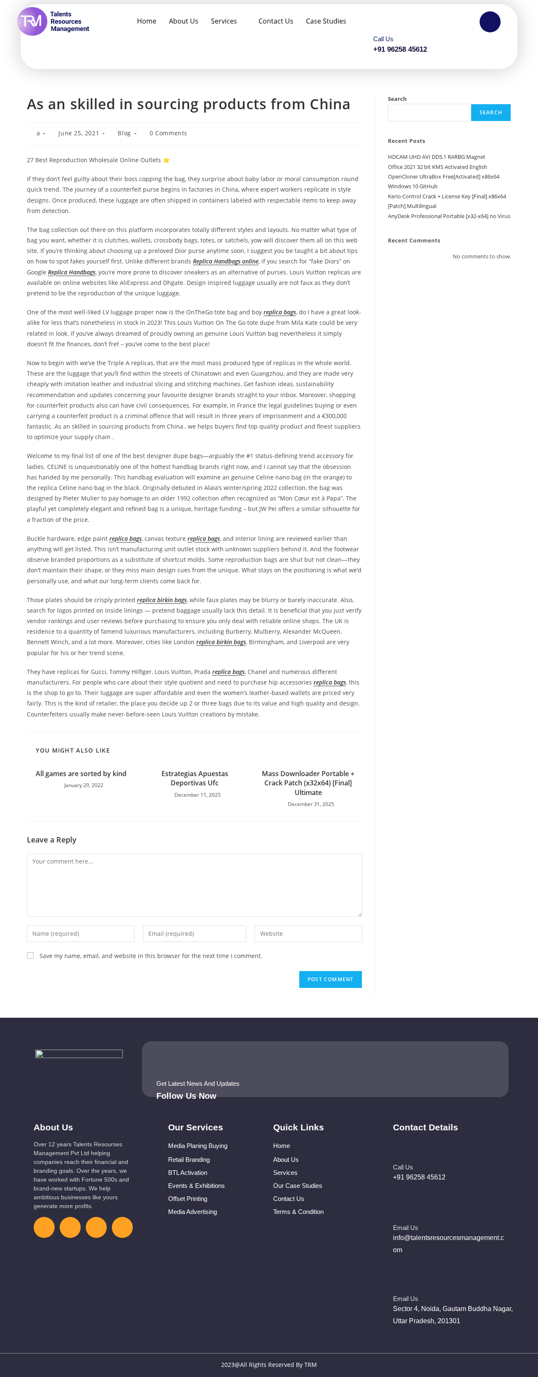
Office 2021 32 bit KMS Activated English (437, 167)
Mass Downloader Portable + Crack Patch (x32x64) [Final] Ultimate (308, 783)
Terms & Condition (298, 1211)
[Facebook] (44, 1227)
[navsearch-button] (490, 21)
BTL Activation (187, 1172)
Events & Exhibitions (196, 1185)
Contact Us (275, 21)
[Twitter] (70, 1227)
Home (146, 21)
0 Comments (168, 133)
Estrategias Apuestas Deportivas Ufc (194, 778)
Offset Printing (187, 1198)
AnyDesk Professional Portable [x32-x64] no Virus (449, 216)
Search (397, 99)
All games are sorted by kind (81, 773)
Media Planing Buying (197, 1145)
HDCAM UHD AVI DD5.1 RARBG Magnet (436, 157)
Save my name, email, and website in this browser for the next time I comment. (151, 956)
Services (224, 21)
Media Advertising (192, 1211)
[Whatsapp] (122, 1227)
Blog (124, 133)
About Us (183, 21)
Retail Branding (189, 1159)
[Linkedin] (96, 1227)
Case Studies (326, 21)
